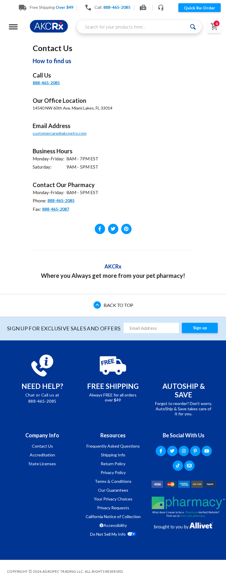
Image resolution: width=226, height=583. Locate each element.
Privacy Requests (113, 507)
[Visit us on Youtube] (207, 451)
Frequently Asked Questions (113, 445)
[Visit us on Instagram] (184, 451)
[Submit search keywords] (193, 26)
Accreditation (42, 454)
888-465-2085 (46, 82)
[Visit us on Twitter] (113, 229)
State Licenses (42, 463)
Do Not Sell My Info (108, 534)
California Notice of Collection (113, 516)
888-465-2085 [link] (116, 7)
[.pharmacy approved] (188, 507)
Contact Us (42, 445)
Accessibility (115, 525)
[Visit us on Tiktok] (178, 466)
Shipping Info (113, 454)
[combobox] (139, 26)
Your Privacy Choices (113, 498)
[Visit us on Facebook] (100, 229)
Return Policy (113, 463)
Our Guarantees (113, 490)
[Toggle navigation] (13, 27)
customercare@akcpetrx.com (60, 133)
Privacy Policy (113, 472)
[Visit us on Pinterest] (126, 229)
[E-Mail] (189, 466)
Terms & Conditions (113, 481)
